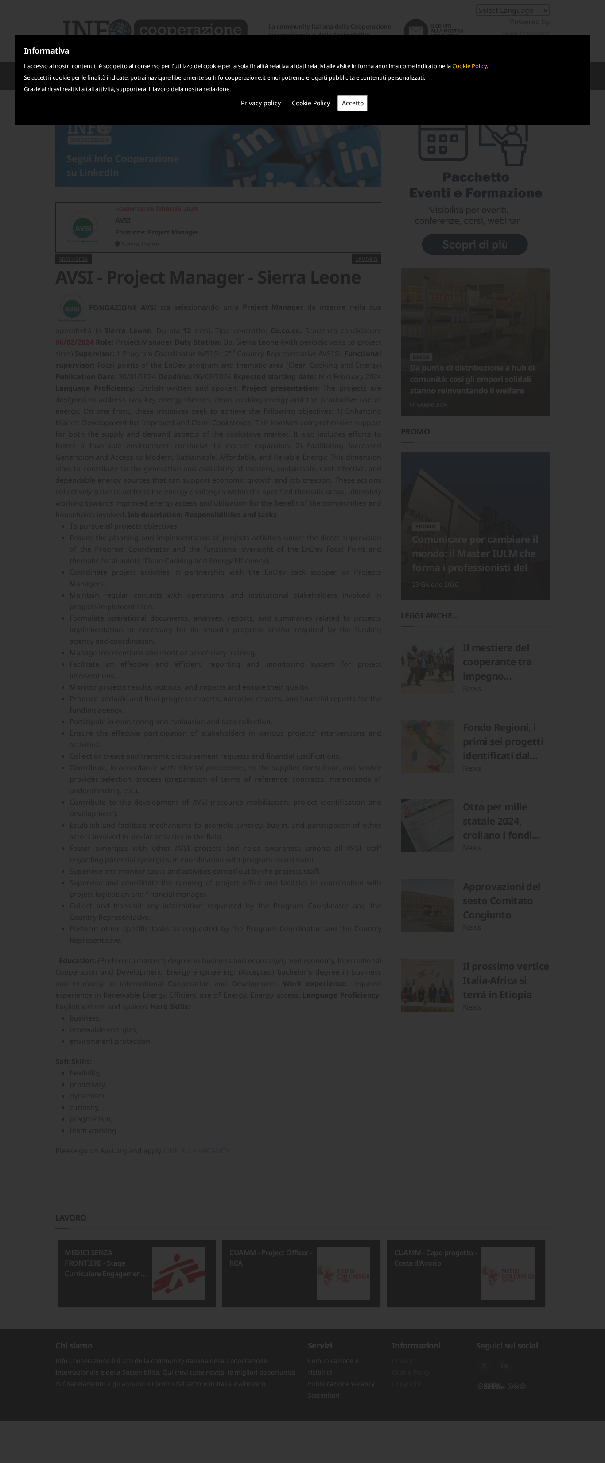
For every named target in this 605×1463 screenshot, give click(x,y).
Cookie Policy (469, 66)
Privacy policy (261, 103)
